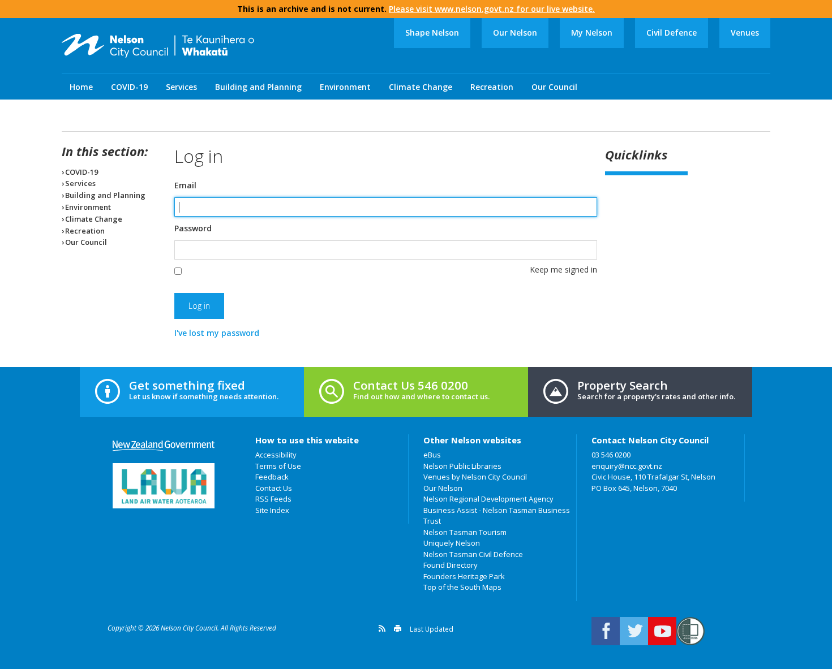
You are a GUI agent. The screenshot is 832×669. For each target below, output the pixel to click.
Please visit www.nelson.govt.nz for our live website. (492, 8)
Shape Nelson (432, 32)
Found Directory (450, 565)
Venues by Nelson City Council (475, 477)
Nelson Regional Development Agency (488, 499)
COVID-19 (129, 86)
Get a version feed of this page (382, 628)
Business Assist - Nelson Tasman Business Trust (496, 515)
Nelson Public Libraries (462, 466)
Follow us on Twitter (634, 631)
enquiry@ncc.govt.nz (626, 466)
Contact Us (273, 488)
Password (193, 228)
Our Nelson (515, 32)
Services (181, 86)
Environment (345, 86)
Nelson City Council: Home (158, 46)
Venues (745, 32)
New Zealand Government (164, 446)
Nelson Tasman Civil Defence (473, 554)
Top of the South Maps (462, 587)
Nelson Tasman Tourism (465, 532)
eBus (432, 455)
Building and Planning (258, 86)
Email (185, 185)
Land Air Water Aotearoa (164, 485)
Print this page (397, 628)
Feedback (272, 477)
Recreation (491, 86)
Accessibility (276, 455)
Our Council (554, 86)
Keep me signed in (563, 269)
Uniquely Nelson (451, 543)
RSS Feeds (273, 499)
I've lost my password (216, 332)
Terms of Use (278, 466)
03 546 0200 (611, 455)
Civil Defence (671, 32)
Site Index (272, 510)
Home (81, 86)
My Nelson (591, 32)
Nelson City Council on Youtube (662, 631)
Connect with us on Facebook (605, 631)
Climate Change (420, 86)
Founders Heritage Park (464, 576)
